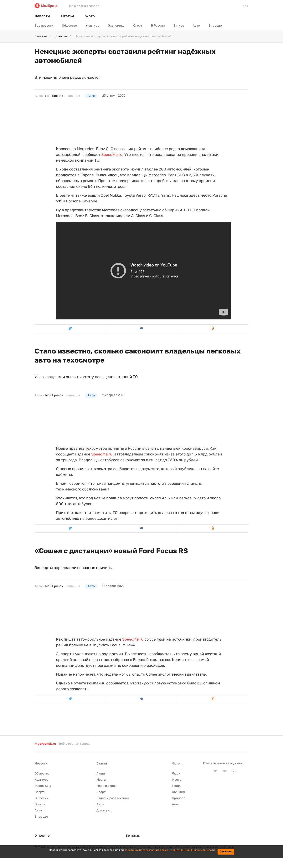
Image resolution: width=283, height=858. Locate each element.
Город (176, 786)
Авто (196, 25)
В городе (215, 25)
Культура (92, 25)
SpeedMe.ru (111, 154)
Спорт (137, 25)
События (178, 792)
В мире (178, 25)
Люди (100, 773)
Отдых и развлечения (112, 798)
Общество (69, 25)
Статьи (67, 16)
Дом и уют (104, 810)
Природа (178, 798)
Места (101, 779)
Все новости (44, 25)
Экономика (116, 25)
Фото (90, 16)
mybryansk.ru (45, 743)
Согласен (225, 851)
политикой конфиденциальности (193, 850)
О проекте (42, 835)
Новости (42, 16)
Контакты (133, 835)
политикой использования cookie (146, 850)
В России (158, 25)
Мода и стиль (106, 786)
